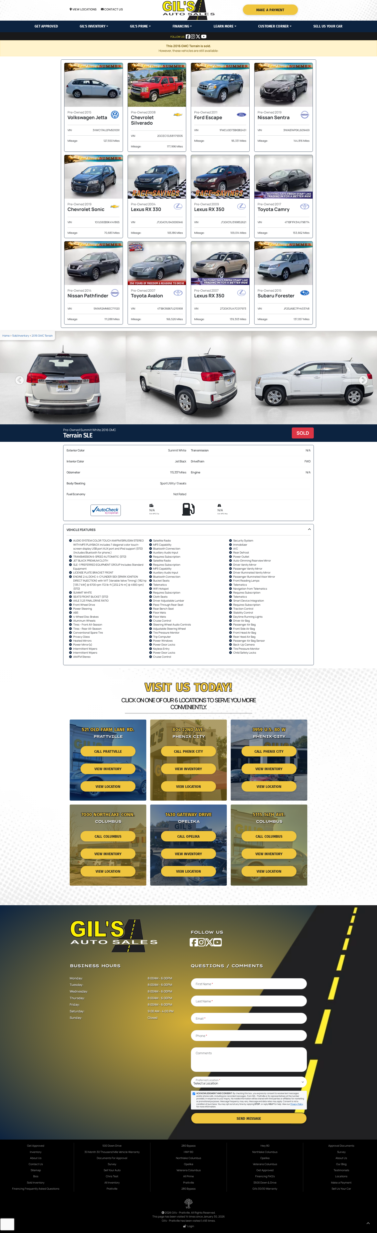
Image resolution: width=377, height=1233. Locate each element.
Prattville (112, 1188)
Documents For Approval (112, 1158)
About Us (35, 1158)
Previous (17, 378)
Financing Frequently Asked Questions (35, 1188)
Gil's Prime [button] (139, 26)
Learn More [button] (224, 26)
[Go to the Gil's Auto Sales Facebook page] (188, 37)
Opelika (188, 1164)
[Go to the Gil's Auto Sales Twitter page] (198, 37)
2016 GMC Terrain (42, 335)
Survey (112, 1164)
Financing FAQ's (265, 1176)
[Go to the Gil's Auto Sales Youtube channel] (204, 37)
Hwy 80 (265, 1145)
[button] (188, 594)
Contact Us (113, 9)
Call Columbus (108, 836)
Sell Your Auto (112, 1170)
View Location (108, 787)
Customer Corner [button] (273, 26)
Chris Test (112, 1176)
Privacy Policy (296, 1104)
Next (360, 378)
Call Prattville (108, 751)
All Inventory (112, 1182)
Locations (341, 1176)
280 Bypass (188, 1145)
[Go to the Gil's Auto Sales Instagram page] (193, 37)
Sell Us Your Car (327, 26)
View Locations (84, 9)
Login (190, 1226)
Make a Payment (270, 10)
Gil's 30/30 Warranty (265, 1188)
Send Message (249, 1118)
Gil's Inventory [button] (92, 26)
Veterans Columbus (189, 1170)
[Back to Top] (368, 1223)
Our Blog (341, 1164)
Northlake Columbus (188, 1158)
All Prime (188, 1176)
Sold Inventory (20, 335)
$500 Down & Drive (264, 1182)
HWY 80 (188, 1152)
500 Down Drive (112, 1145)
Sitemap (36, 1170)
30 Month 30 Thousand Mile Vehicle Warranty (112, 1152)
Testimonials (341, 1170)
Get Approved (46, 26)
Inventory (35, 1152)
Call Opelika (188, 836)
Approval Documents (341, 1145)
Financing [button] (181, 26)
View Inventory (108, 769)
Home (5, 335)
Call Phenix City (188, 751)
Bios (35, 1176)
